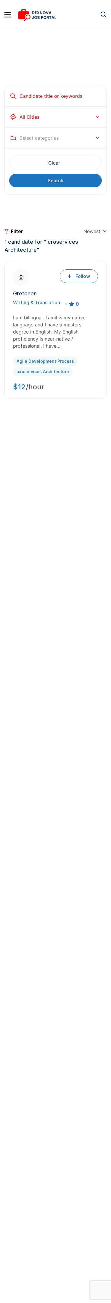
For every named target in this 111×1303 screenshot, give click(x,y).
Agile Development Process (45, 361)
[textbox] (39, 138)
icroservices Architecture (43, 371)
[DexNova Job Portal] (37, 14)
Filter (17, 231)
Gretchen (25, 293)
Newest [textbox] (91, 231)
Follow (82, 276)
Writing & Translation (36, 302)
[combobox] (59, 138)
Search (55, 180)
